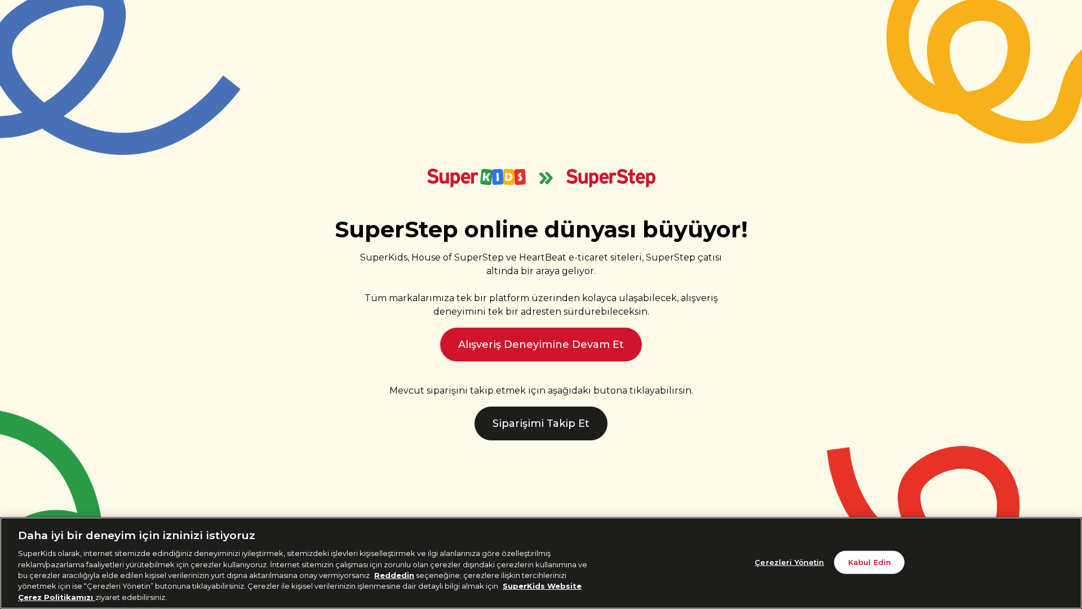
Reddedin (394, 575)
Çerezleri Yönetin (789, 561)
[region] (541, 563)
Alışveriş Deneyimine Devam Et (541, 344)
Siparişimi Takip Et (541, 423)
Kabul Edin (869, 561)
